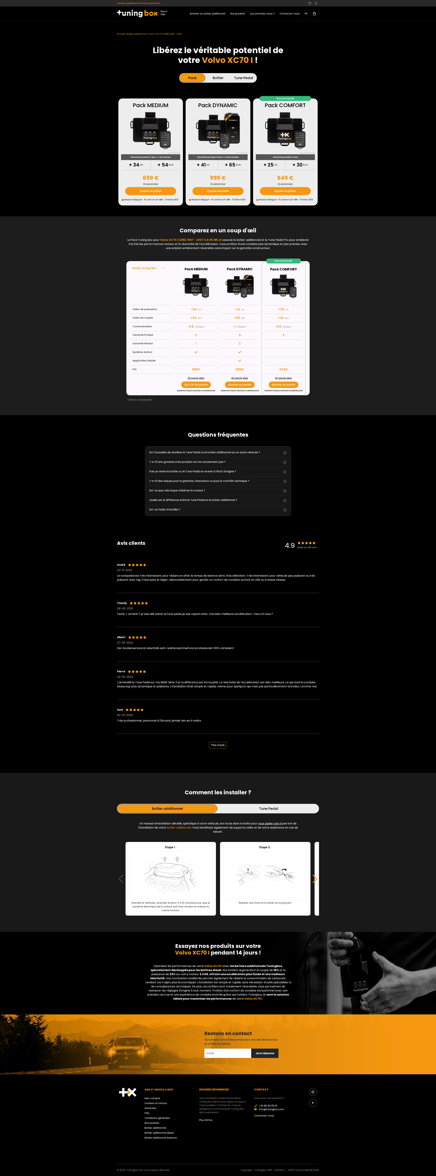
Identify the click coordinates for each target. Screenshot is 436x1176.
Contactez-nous (290, 13)
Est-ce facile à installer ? (164, 509)
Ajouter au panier (151, 191)
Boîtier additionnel (155, 1128)
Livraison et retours (156, 1103)
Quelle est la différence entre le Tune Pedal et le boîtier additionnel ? (193, 500)
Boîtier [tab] (218, 78)
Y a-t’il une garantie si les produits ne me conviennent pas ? (187, 462)
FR (306, 13)
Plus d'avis (218, 745)
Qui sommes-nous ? (262, 13)
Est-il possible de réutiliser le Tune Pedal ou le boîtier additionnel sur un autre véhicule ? (204, 452)
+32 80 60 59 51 (267, 1105)
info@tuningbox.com (271, 1109)
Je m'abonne (264, 1053)
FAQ (147, 1113)
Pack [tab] (192, 78)
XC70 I (217, 966)
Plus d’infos (205, 1120)
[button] (315, 879)
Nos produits (237, 13)
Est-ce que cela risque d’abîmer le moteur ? (177, 490)
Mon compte (152, 1098)
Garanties (150, 1108)
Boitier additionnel (136, 33)
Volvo (152, 33)
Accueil (121, 33)
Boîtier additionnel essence (161, 1137)
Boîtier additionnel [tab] (167, 808)
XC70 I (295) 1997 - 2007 (169, 33)
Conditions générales (157, 1118)
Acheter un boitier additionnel (207, 13)
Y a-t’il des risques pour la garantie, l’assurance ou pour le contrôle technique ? (199, 481)
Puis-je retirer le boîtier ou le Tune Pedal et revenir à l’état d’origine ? (192, 471)
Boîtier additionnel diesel (159, 1132)
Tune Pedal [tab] (243, 78)
